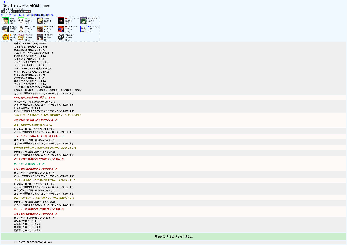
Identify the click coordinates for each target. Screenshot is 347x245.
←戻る (4, 2)
